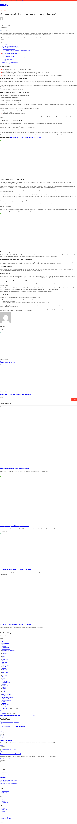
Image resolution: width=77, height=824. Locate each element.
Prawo (1, 10)
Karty (3, 655)
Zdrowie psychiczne (10, 59)
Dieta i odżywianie (6, 647)
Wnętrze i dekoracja (6, 694)
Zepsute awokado (4, 708)
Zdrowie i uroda (5, 704)
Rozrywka (4, 684)
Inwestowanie (5, 652)
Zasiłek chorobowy (6, 740)
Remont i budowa (6, 682)
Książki (3, 656)
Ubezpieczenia (5, 690)
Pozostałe (4, 675)
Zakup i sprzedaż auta (7, 698)
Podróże (4, 668)
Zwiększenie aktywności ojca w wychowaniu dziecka (15, 57)
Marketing (4, 657)
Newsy (3, 660)
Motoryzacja (5, 659)
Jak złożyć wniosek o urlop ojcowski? (10, 62)
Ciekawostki (4, 646)
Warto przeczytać (6, 692)
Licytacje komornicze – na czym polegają (12, 726)
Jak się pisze (5, 653)
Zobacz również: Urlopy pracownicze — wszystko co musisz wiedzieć (18, 50)
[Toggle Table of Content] (1, 42)
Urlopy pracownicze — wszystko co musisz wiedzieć (26, 137)
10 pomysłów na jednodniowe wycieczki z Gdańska (15, 625)
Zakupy (3, 701)
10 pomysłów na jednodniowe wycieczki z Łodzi (14, 526)
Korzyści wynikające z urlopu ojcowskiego (11, 53)
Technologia (4, 688)
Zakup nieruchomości (6, 700)
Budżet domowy (5, 644)
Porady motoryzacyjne (7, 674)
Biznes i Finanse (5, 643)
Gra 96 (1, 710)
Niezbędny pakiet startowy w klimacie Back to (14, 468)
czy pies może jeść (13, 715)
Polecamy (4, 669)
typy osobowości (30, 716)
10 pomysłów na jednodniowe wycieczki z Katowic (15, 569)
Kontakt (4, 776)
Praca (4, 10)
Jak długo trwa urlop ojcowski (9, 49)
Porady (3, 671)
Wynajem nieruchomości (7, 697)
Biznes (3, 641)
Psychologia (4, 681)
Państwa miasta (5, 665)
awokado (3, 715)
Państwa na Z (3, 713)
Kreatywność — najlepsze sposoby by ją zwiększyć (15, 395)
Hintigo (4, 4)
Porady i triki (5, 672)
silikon (24, 715)
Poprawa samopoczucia (10, 56)
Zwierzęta (4, 706)
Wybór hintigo (5, 695)
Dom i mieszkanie (6, 649)
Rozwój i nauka (5, 685)
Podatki (4, 666)
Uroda (3, 691)
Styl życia (4, 687)
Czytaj (22, 0)
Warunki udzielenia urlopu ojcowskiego (11, 47)
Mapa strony (3, 777)
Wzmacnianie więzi (9, 54)
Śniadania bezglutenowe (7, 362)
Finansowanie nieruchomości (8, 650)
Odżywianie (4, 662)
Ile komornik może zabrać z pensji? (10, 754)
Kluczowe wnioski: (9, 44)
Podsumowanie (9, 60)
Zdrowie (4, 703)
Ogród (3, 663)
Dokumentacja (8, 63)
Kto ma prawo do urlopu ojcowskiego (10, 46)
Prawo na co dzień (6, 679)
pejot (1, 23)
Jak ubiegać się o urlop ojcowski (9, 52)
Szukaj (1, 397)
